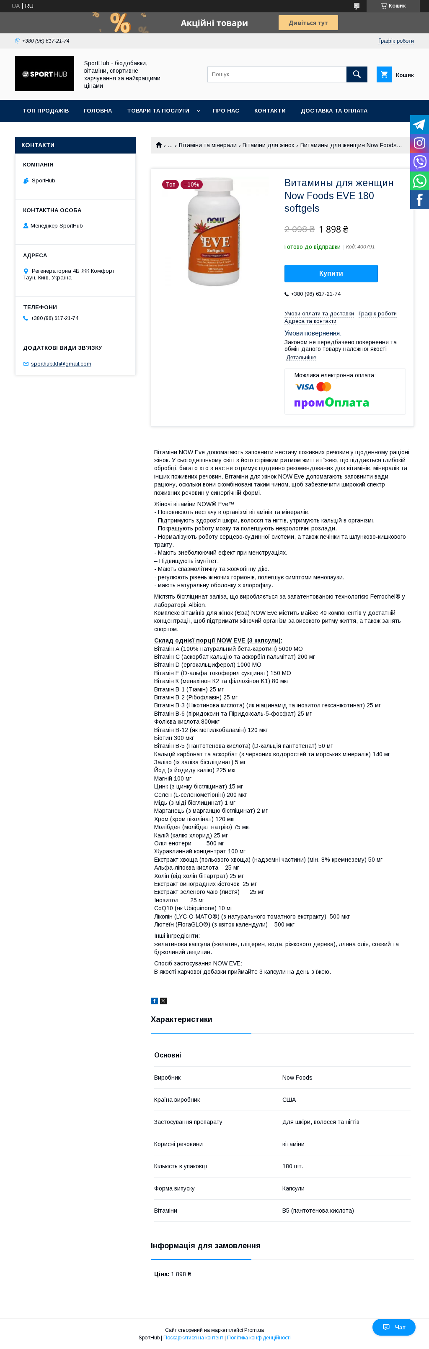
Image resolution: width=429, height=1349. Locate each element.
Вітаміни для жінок (268, 145)
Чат (400, 1327)
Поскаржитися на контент (193, 1338)
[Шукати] (356, 74)
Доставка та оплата (334, 111)
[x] (163, 1002)
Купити (331, 273)
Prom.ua (254, 1330)
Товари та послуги (158, 111)
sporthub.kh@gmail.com (61, 364)
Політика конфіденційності (259, 1338)
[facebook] (154, 1002)
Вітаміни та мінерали (208, 145)
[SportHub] (44, 89)
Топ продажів (46, 111)
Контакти (270, 111)
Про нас (226, 111)
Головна (98, 111)
